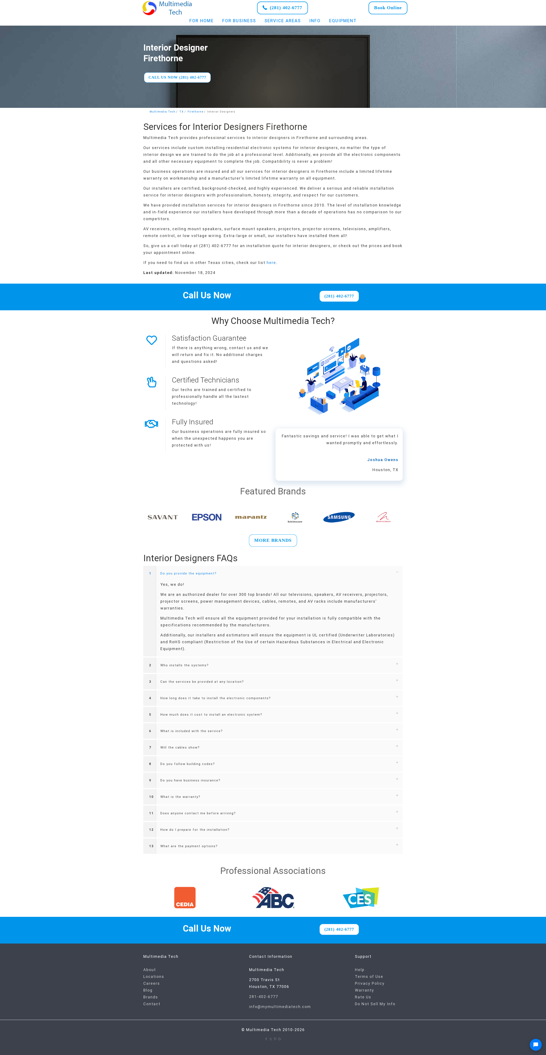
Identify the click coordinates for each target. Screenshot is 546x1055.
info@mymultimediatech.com (280, 1006)
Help (359, 969)
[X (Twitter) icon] (270, 1039)
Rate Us (363, 997)
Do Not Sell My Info (375, 1004)
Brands (150, 997)
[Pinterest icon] (275, 1039)
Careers (151, 983)
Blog (147, 990)
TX (181, 111)
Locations (153, 976)
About (149, 969)
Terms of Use (369, 976)
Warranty (364, 990)
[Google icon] (279, 1039)
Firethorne (195, 111)
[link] (167, 8)
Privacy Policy (370, 983)
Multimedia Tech (163, 111)
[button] (273, 611)
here (271, 262)
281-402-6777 (263, 996)
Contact (151, 1004)
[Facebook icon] (266, 1039)
